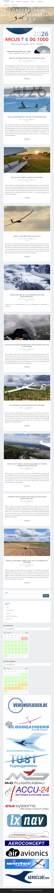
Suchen (6, 592)
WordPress (30, 890)
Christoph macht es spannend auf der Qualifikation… (27, 295)
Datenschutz (9, 619)
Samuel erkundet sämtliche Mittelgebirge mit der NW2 (27, 561)
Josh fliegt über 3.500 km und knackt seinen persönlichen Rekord (27, 464)
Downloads (6, 5)
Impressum (8, 613)
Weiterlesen (27, 78)
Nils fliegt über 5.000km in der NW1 (27, 177)
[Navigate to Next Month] (27, 633)
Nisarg (40, 890)
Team (7, 607)
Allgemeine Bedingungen (11, 616)
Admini (33, 60)
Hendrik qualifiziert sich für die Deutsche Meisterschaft (27, 497)
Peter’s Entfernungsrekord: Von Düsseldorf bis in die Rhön (27, 345)
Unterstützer (14, 5)
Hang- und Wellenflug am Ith (27, 236)
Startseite (6, 1)
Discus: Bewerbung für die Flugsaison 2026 (27, 117)
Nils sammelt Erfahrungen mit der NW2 (27, 405)
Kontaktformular (10, 610)
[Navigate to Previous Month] (5, 633)
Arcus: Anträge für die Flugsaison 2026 (27, 58)
